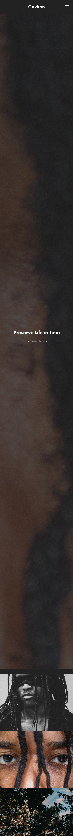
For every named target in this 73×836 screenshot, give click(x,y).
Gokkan (36, 6)
